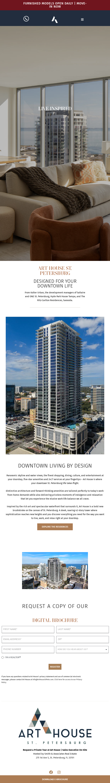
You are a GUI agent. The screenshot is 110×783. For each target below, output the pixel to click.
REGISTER (55, 666)
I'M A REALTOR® (12, 657)
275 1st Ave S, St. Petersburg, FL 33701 (55, 757)
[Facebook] (51, 772)
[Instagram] (59, 772)
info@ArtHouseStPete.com (43, 680)
